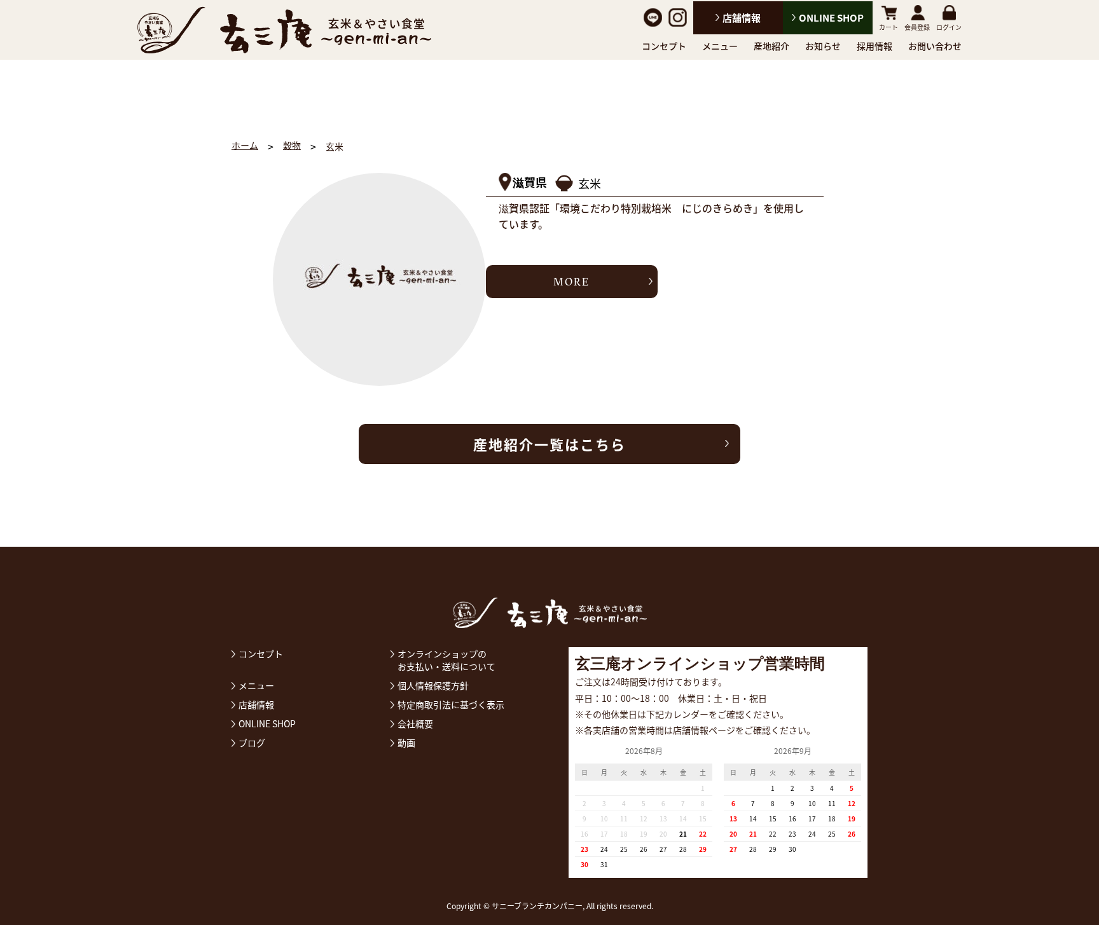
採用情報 (874, 45)
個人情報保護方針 (433, 685)
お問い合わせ (935, 45)
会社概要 (415, 723)
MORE (571, 282)
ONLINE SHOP (831, 18)
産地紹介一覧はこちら (549, 444)
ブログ (251, 742)
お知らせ (823, 45)
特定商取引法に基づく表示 (450, 704)
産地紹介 (771, 45)
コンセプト (664, 45)
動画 (406, 742)
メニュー (720, 45)
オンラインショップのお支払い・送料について (446, 660)
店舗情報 (741, 18)
